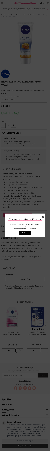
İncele (25, 233)
